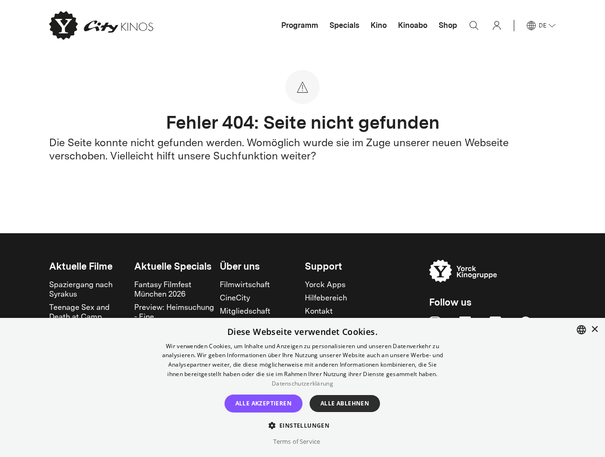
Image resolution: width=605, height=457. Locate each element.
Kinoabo (412, 25)
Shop (448, 25)
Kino (379, 25)
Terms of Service (296, 441)
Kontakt (319, 312)
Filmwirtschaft (245, 285)
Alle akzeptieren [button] (263, 403)
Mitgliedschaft (245, 312)
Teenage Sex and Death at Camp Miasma (79, 317)
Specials (344, 25)
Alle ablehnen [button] (344, 403)
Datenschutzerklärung (302, 383)
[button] (303, 425)
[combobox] (581, 329)
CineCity (235, 298)
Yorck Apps (325, 285)
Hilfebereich (326, 298)
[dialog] (302, 387)
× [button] (594, 329)
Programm (299, 25)
